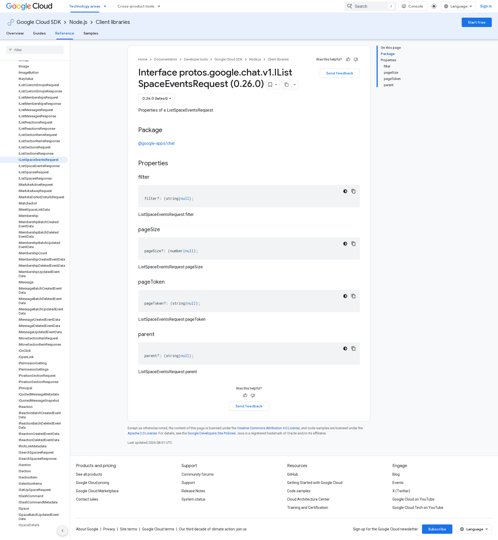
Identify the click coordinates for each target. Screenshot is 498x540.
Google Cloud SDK (39, 22)
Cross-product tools (135, 6)
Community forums (198, 474)
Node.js (78, 22)
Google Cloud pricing (92, 483)
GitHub (292, 474)
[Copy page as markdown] (286, 84)
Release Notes (193, 491)
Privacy (109, 529)
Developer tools (196, 59)
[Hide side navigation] (62, 530)
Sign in (486, 6)
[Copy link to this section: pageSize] (165, 230)
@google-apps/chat (156, 143)
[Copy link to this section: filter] (155, 177)
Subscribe (437, 529)
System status (193, 499)
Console (415, 6)
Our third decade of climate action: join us (213, 529)
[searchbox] (35, 50)
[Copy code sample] (353, 191)
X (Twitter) (401, 491)
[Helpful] (348, 59)
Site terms (128, 529)
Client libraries (113, 22)
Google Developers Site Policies (212, 433)
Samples (91, 33)
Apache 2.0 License (142, 433)
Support (188, 483)
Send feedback (339, 73)
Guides (39, 33)
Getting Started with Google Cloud (314, 483)
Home (142, 59)
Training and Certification (307, 507)
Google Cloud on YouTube (413, 499)
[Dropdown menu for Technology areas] (106, 6)
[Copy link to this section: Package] (167, 130)
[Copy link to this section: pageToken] (170, 282)
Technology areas (84, 6)
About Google (87, 529)
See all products (89, 474)
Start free (477, 22)
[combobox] (370, 6)
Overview (15, 33)
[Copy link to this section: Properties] (175, 164)
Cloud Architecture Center (308, 499)
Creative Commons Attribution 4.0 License (268, 428)
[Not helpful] (356, 59)
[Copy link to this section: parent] (159, 335)
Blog (396, 474)
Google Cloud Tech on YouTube (417, 507)
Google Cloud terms (158, 529)
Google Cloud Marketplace (97, 491)
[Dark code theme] (345, 191)
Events (398, 483)
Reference (64, 33)
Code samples (298, 491)
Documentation (165, 59)
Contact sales (87, 499)
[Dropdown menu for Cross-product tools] (160, 6)
